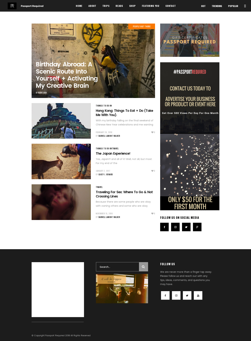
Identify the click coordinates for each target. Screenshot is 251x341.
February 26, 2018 (104, 132)
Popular (233, 6)
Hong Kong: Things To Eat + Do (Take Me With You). (124, 112)
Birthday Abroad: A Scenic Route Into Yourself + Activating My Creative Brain (67, 75)
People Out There (142, 26)
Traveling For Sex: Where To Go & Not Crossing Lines (124, 194)
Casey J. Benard (106, 174)
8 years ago (41, 92)
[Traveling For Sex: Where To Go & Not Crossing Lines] (61, 202)
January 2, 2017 (103, 170)
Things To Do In (104, 105)
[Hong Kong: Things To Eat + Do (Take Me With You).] (61, 121)
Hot (203, 6)
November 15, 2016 (104, 213)
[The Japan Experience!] (61, 161)
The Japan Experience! (113, 153)
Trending (217, 6)
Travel (115, 148)
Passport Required (54, 335)
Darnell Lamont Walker (109, 135)
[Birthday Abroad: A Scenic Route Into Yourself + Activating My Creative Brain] (93, 61)
